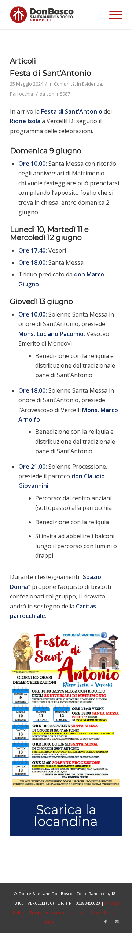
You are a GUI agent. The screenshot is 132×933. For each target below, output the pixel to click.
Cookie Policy (102, 912)
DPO (49, 922)
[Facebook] (105, 921)
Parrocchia (21, 93)
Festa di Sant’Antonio (50, 73)
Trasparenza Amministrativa (57, 912)
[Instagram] (116, 921)
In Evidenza (89, 84)
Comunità (64, 84)
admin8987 (58, 93)
